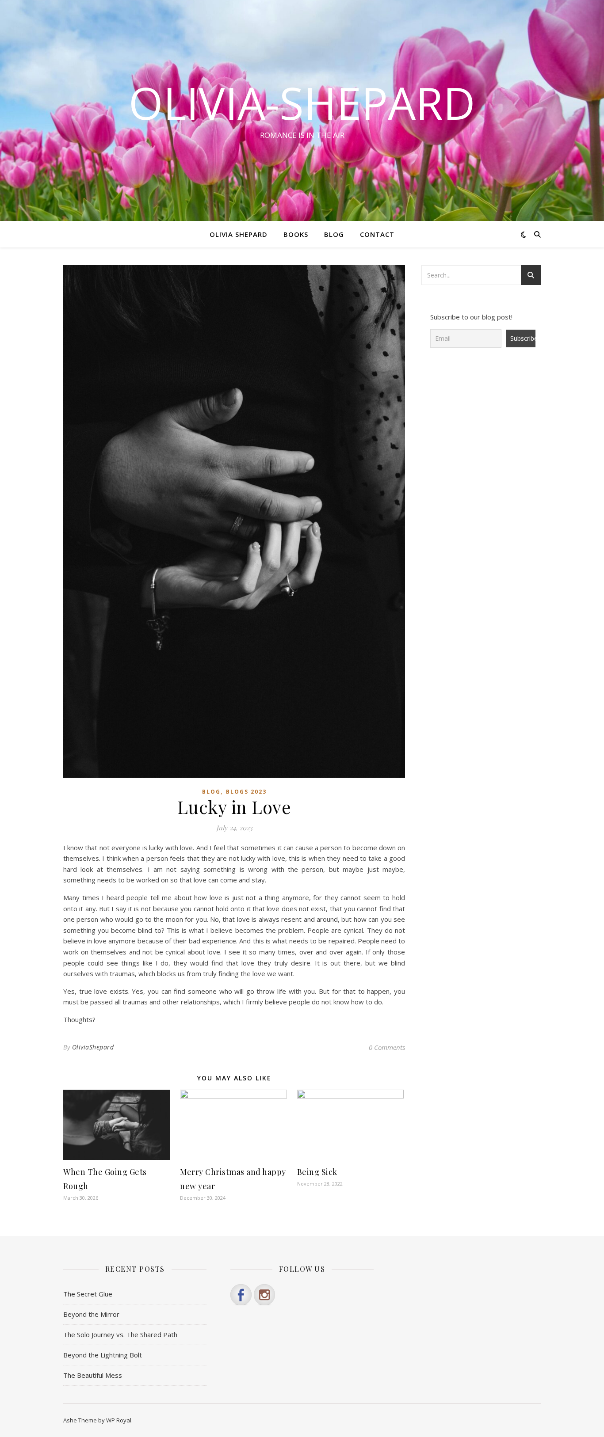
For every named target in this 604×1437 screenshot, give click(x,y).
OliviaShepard (93, 1047)
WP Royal (118, 1420)
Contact (377, 234)
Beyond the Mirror (91, 1314)
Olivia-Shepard (302, 102)
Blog (334, 234)
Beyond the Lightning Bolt (102, 1354)
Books (295, 234)
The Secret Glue (87, 1293)
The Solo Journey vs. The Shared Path (120, 1334)
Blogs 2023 (246, 791)
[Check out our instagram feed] (264, 1294)
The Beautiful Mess (92, 1375)
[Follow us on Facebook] (241, 1294)
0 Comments (387, 1047)
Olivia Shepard (239, 234)
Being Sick (317, 1172)
